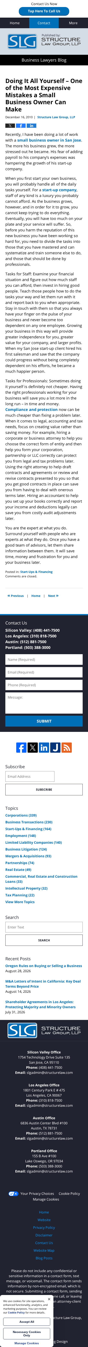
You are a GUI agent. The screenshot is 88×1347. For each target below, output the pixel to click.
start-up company (59, 189)
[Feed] (67, 747)
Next (53, 595)
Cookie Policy (69, 1193)
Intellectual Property (26, 888)
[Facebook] (21, 747)
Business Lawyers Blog (44, 41)
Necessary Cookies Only (27, 1333)
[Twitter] (33, 747)
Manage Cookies (46, 1199)
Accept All (26, 1321)
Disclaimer (44, 1235)
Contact (44, 23)
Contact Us (44, 1242)
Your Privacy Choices (37, 1193)
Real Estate (18, 869)
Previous (15, 595)
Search (44, 940)
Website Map (44, 1250)
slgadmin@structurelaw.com (50, 1072)
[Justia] (55, 747)
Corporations (21, 815)
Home (15, 23)
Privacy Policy (44, 1227)
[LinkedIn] (44, 747)
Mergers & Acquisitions (28, 856)
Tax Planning (19, 895)
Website (44, 1220)
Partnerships (19, 863)
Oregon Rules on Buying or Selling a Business (43, 965)
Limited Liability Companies (33, 842)
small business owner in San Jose (49, 140)
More (73, 23)
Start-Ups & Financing (36, 572)
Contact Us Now (44, 7)
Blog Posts (44, 1258)
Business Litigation (26, 849)
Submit (44, 721)
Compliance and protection (31, 409)
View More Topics (20, 902)
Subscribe (44, 789)
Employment (20, 835)
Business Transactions (28, 822)
